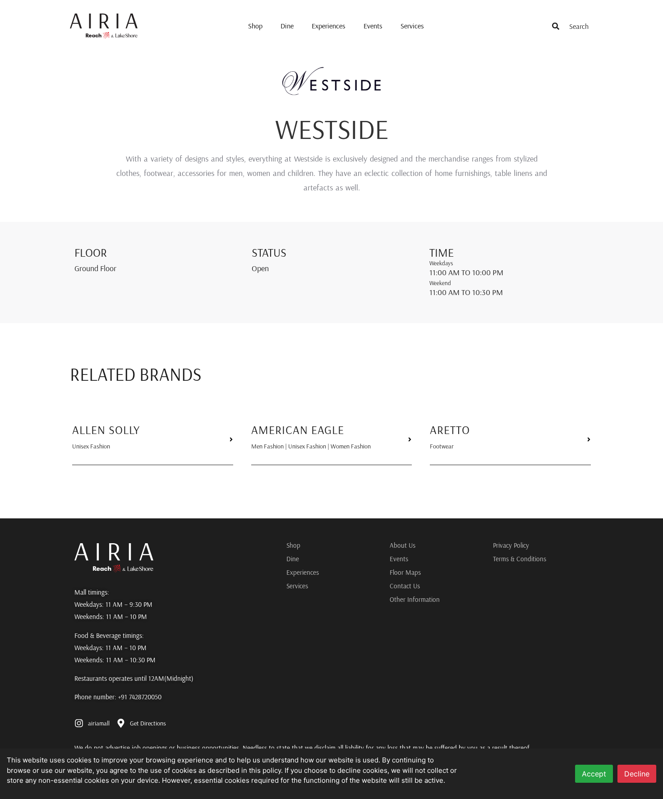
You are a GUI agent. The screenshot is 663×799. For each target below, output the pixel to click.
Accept (594, 773)
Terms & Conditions (519, 558)
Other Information (415, 599)
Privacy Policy (511, 545)
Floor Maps (405, 572)
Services (412, 25)
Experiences (328, 25)
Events (373, 25)
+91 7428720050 (139, 697)
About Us (402, 545)
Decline (636, 773)
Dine (287, 25)
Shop (255, 25)
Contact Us (405, 586)
